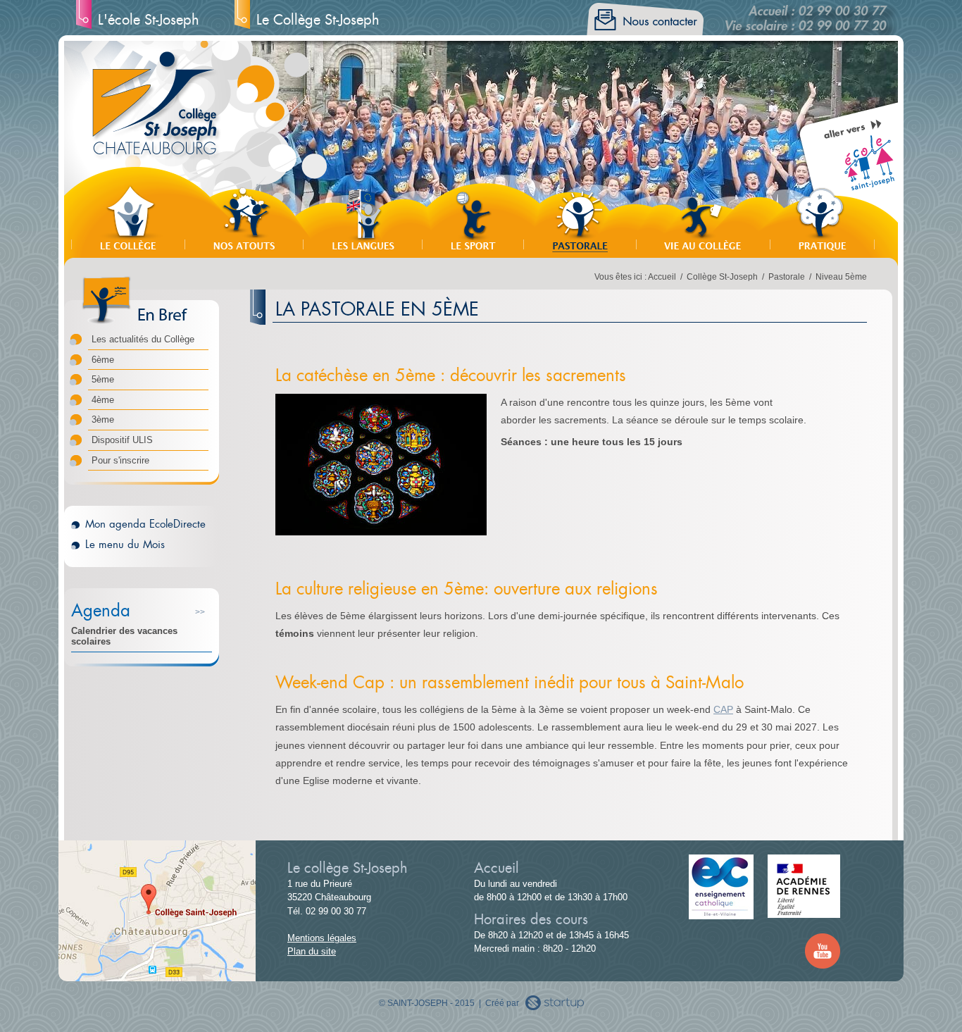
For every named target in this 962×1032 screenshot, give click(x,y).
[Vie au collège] (703, 218)
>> (200, 612)
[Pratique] (822, 218)
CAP (723, 709)
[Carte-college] (157, 974)
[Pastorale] (579, 218)
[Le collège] (128, 218)
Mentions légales (321, 938)
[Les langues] (362, 218)
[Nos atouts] (244, 218)
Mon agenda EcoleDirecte (145, 523)
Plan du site (311, 951)
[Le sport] (472, 218)
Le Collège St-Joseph (318, 19)
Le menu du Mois (125, 544)
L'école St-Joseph (148, 19)
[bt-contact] (642, 28)
